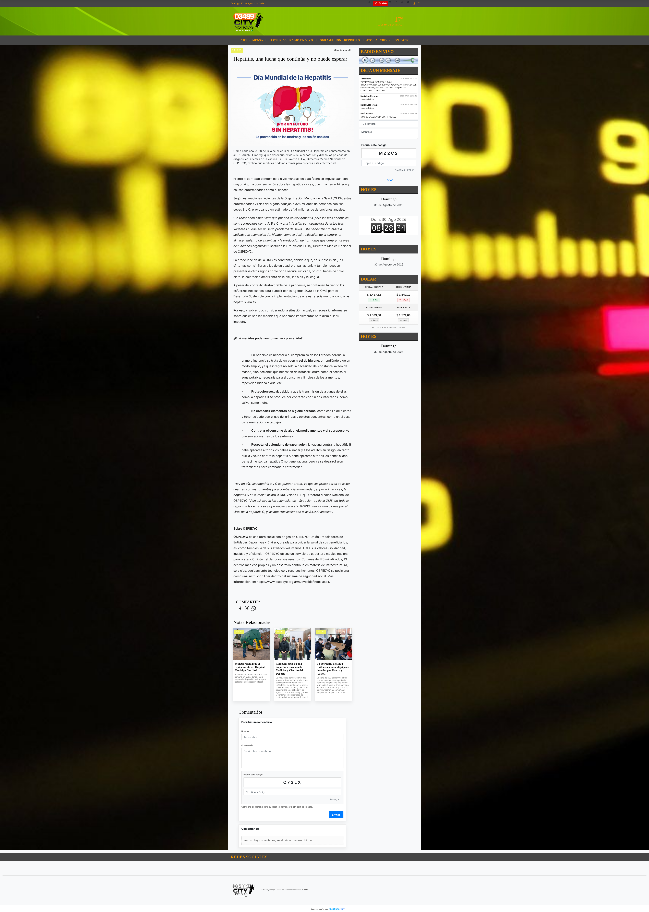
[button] (370, 3)
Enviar (336, 814)
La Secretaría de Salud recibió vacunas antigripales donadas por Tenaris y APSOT (332, 668)
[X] (391, 3)
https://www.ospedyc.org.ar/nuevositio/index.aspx (293, 581)
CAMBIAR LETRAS (405, 170)
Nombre (245, 731)
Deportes (352, 40)
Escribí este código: (253, 774)
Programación (328, 40)
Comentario (247, 745)
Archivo (382, 40)
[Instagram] (403, 3)
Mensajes (260, 40)
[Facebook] (397, 3)
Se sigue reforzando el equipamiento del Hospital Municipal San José (250, 667)
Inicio (244, 40)
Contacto (401, 40)
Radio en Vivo (301, 40)
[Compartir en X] (246, 608)
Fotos (368, 40)
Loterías (279, 40)
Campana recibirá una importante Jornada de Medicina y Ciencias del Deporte (289, 668)
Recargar (335, 799)
